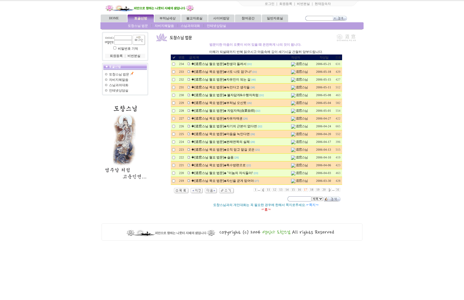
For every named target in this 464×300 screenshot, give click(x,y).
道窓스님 (301, 64)
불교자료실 (194, 18)
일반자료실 (275, 18)
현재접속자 (323, 4)
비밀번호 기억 (128, 48)
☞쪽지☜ (312, 205)
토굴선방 (140, 18)
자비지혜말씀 (164, 26)
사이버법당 (221, 18)
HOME (114, 18)
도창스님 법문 (138, 26)
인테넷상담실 (216, 26)
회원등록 (285, 4)
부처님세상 (168, 18)
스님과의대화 (190, 26)
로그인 (269, 4)
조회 (338, 57)
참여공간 (248, 18)
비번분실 (303, 4)
